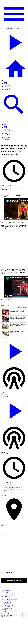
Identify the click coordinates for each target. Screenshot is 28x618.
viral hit (18, 195)
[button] (14, 311)
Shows (5, 82)
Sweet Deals (7, 89)
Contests (6, 83)
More (2, 575)
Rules (8, 85)
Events (5, 86)
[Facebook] (7, 137)
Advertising (7, 88)
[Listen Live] (14, 351)
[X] (6, 139)
